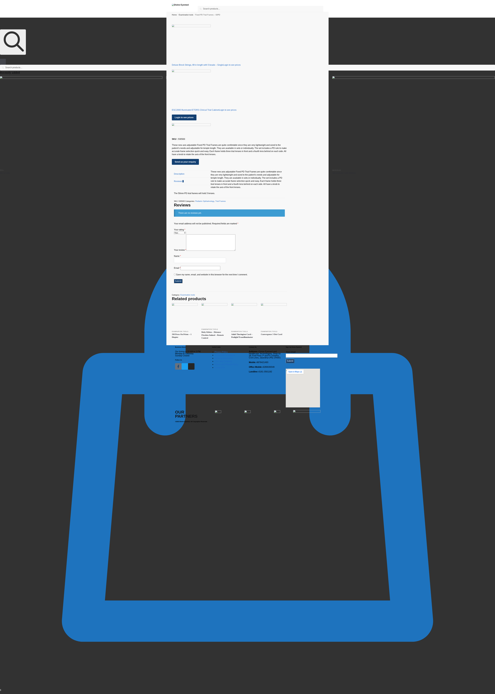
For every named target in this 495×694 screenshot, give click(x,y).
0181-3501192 (260, 372)
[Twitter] (185, 366)
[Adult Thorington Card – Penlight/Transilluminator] (244, 316)
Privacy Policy (221, 352)
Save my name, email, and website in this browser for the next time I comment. (211, 274)
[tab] (192, 174)
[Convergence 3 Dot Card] (274, 316)
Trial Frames (220, 201)
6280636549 (261, 367)
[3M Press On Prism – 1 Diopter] (185, 316)
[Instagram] (191, 366)
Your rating (179, 230)
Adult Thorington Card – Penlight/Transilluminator (242, 335)
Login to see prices (232, 65)
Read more (81, 177)
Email (177, 268)
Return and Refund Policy (226, 364)
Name (177, 256)
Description (179, 174)
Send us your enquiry (185, 162)
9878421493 (258, 362)
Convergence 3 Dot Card (271, 334)
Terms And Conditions (225, 355)
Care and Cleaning (223, 361)
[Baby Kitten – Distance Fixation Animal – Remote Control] (214, 315)
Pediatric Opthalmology (204, 201)
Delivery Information (224, 358)
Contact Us (220, 367)
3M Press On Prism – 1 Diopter (182, 335)
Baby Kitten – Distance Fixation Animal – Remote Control (212, 335)
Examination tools (187, 295)
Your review (180, 250)
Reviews (179, 181)
